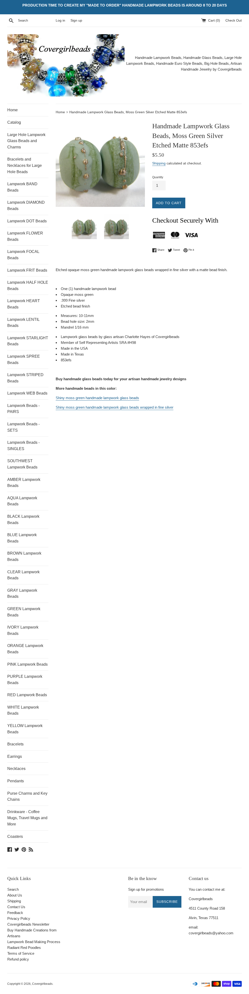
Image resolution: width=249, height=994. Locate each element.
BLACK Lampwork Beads (23, 519)
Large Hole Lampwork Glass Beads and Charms (26, 141)
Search (13, 889)
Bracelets (15, 744)
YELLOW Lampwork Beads (25, 729)
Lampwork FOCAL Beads (23, 255)
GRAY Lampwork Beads (22, 593)
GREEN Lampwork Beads (23, 612)
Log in (60, 20)
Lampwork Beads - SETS (23, 427)
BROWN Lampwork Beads (24, 556)
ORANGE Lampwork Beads (25, 649)
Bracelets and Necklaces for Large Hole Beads (24, 165)
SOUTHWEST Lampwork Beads (22, 464)
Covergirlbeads (42, 984)
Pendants (15, 781)
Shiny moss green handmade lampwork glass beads (97, 398)
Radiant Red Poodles (24, 948)
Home (12, 110)
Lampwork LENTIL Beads (23, 322)
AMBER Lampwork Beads (23, 482)
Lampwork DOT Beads (27, 221)
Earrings (14, 756)
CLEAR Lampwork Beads (23, 575)
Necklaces (16, 769)
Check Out (233, 20)
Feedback (15, 913)
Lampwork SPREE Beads (23, 359)
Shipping (159, 163)
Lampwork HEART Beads (23, 304)
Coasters (15, 836)
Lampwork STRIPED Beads (25, 378)
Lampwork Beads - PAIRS (23, 409)
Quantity (157, 177)
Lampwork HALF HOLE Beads (27, 285)
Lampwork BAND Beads (22, 187)
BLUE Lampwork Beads (22, 538)
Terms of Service (20, 953)
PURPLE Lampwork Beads (24, 679)
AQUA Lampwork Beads (22, 501)
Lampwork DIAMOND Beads (26, 205)
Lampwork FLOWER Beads (25, 236)
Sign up (76, 20)
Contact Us (16, 907)
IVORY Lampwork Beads (22, 630)
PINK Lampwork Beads (27, 664)
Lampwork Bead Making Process (33, 942)
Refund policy (18, 959)
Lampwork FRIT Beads (27, 270)
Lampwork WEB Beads (27, 393)
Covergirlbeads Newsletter (28, 924)
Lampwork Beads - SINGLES (23, 445)
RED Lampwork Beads (27, 695)
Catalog (14, 122)
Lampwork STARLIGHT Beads (27, 341)
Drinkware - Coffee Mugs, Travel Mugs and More (27, 818)
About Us (14, 895)
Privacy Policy (18, 918)
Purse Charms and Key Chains (27, 796)
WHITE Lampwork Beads (23, 710)
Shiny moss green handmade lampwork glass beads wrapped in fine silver (114, 407)
